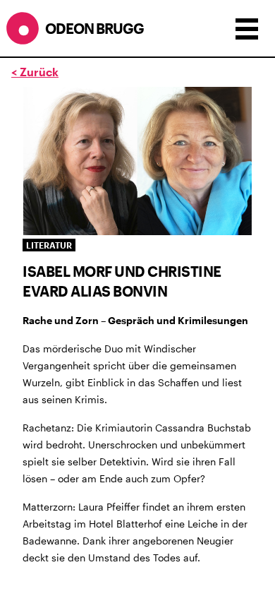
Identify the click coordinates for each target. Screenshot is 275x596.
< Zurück (35, 71)
